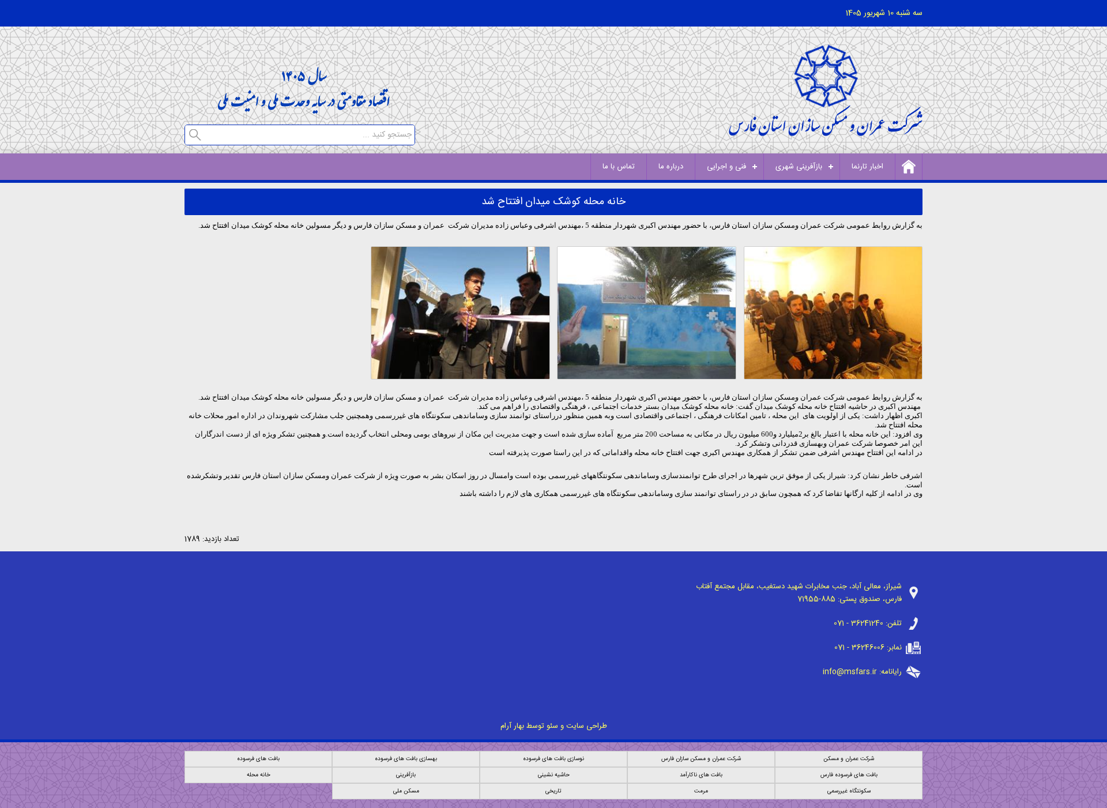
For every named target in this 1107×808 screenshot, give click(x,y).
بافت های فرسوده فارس (849, 775)
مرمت (701, 791)
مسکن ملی (406, 791)
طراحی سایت (586, 726)
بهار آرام (512, 726)
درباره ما (670, 166)
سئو (552, 726)
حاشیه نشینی (554, 775)
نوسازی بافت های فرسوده (553, 759)
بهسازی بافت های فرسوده (406, 759)
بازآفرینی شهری (798, 166)
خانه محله (258, 775)
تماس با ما (619, 166)
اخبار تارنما (867, 166)
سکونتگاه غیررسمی (849, 791)
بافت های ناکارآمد (701, 775)
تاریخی (553, 791)
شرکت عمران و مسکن (848, 759)
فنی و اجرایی (726, 166)
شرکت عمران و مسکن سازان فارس (701, 759)
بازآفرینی (406, 775)
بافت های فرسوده (258, 759)
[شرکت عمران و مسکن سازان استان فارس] (825, 133)
